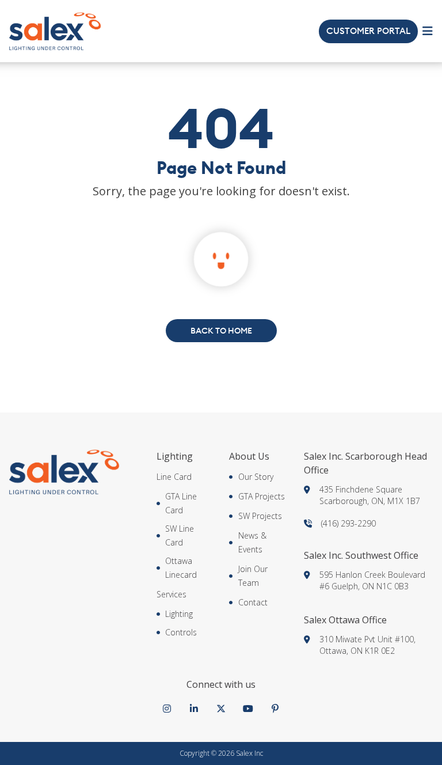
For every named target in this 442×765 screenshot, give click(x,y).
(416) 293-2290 (348, 523)
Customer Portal (368, 31)
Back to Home (221, 330)
